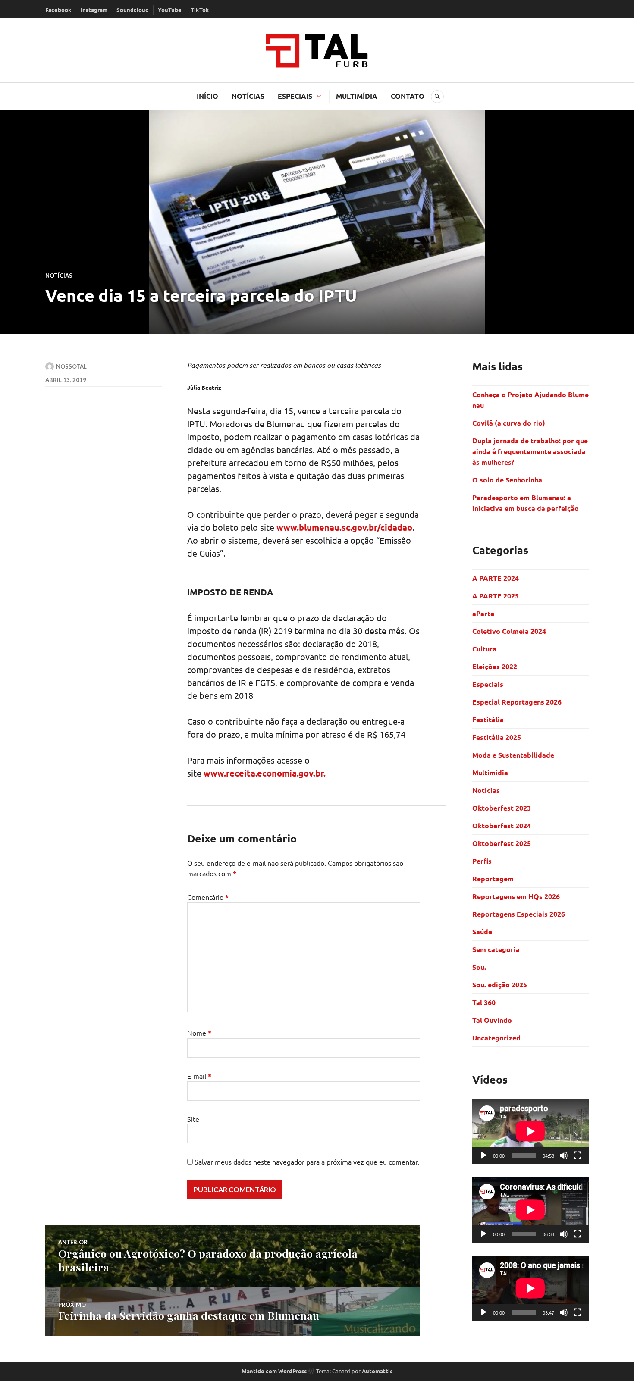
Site (193, 1119)
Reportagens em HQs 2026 (516, 896)
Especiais (487, 684)
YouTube (170, 9)
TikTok (200, 9)
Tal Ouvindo (492, 1019)
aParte (483, 613)
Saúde (482, 931)
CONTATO (407, 95)
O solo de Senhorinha (508, 479)
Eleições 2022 (494, 666)
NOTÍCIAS (248, 95)
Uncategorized (496, 1037)
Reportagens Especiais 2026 (518, 913)
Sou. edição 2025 (499, 984)
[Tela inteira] (577, 1155)
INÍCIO (207, 95)
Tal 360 (484, 1002)
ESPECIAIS (295, 95)
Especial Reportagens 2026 (517, 701)
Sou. (479, 966)
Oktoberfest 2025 (501, 843)
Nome (199, 1032)
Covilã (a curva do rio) (509, 422)
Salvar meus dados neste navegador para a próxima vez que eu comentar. (307, 1161)
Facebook (58, 9)
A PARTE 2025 (495, 595)
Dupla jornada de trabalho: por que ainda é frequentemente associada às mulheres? (530, 451)
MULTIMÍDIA (356, 95)
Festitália (488, 719)
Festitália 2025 (496, 737)
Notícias (58, 275)
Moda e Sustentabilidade (513, 754)
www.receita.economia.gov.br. (265, 773)
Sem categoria (496, 949)
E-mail (199, 1075)
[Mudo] (563, 1155)
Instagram (94, 9)
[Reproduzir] (483, 1155)
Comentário (208, 896)
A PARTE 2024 (495, 577)
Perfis (482, 860)
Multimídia (490, 772)
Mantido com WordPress (274, 1371)
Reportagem (493, 878)
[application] (530, 1131)
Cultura (484, 648)
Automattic (377, 1371)
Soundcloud (132, 9)
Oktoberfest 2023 (501, 807)
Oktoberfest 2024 (501, 825)
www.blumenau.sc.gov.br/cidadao (344, 527)
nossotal (71, 366)
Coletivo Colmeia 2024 (509, 631)
